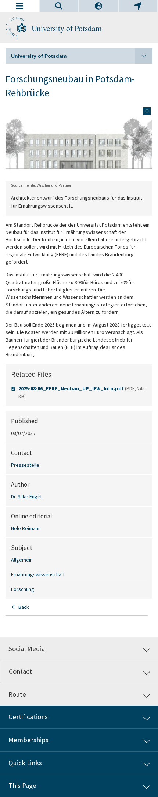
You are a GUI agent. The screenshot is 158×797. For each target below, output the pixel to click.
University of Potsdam (67, 28)
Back (23, 607)
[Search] (59, 6)
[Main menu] (19, 6)
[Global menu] (138, 6)
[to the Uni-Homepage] (16, 28)
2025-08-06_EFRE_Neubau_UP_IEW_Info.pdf (71, 388)
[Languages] (98, 6)
